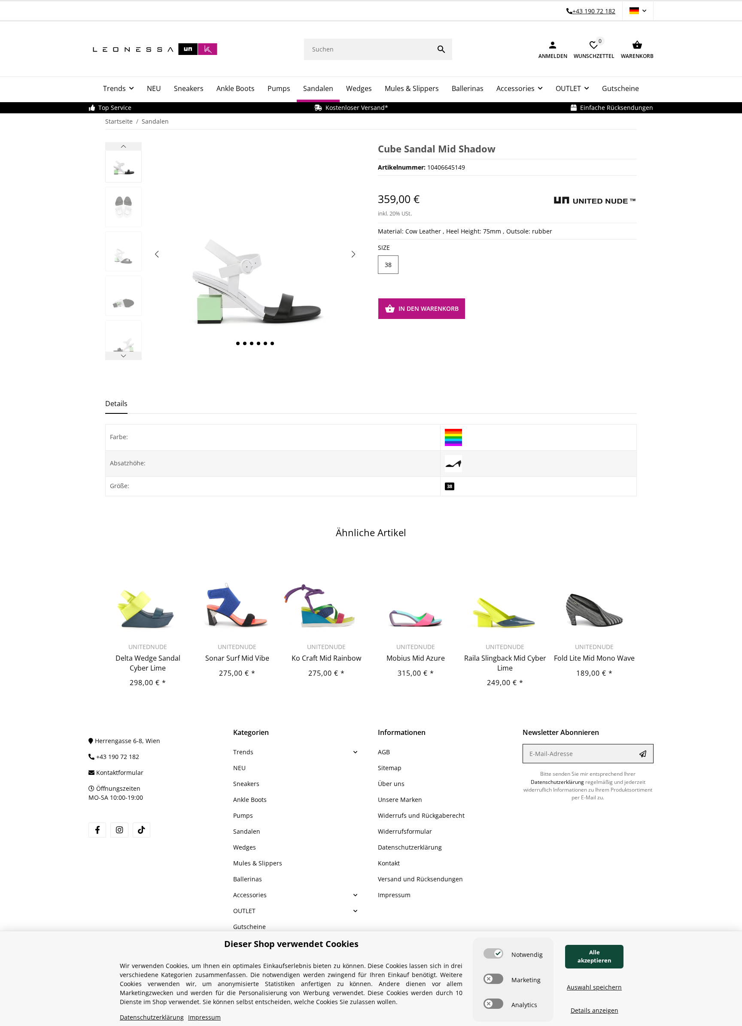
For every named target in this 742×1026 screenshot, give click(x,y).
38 (388, 265)
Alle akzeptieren (594, 956)
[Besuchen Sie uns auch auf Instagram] (119, 830)
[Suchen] (441, 49)
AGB (384, 752)
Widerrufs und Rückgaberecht (421, 815)
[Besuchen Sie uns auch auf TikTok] (141, 830)
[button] (638, 10)
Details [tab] (116, 403)
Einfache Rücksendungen (615, 107)
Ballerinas (247, 879)
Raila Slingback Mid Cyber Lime (505, 662)
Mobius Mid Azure (415, 658)
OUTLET (244, 911)
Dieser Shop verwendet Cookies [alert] (291, 944)
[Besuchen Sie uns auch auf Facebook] (97, 830)
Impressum (394, 895)
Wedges (244, 847)
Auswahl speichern (594, 987)
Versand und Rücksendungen (420, 879)
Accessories (250, 895)
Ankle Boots (250, 799)
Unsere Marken (400, 799)
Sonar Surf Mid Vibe (237, 658)
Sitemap (389, 768)
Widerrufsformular (405, 831)
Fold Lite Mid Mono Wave (594, 658)
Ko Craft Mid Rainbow (326, 658)
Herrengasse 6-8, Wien (126, 741)
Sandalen (246, 831)
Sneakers (246, 784)
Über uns (391, 784)
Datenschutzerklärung (410, 847)
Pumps (243, 815)
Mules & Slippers (257, 863)
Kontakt (389, 863)
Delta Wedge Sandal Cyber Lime (148, 662)
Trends (243, 752)
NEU (239, 768)
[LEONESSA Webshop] (152, 49)
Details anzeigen (594, 1010)
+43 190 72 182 (116, 757)
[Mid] (453, 463)
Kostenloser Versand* (355, 107)
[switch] (493, 953)
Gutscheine (249, 927)
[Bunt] (453, 437)
